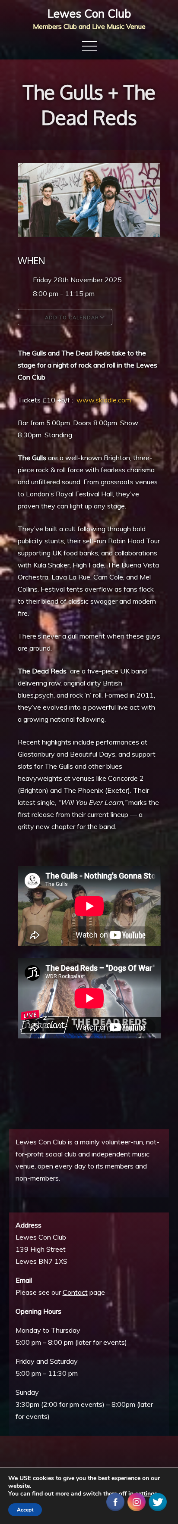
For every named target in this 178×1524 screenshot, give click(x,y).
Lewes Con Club (89, 13)
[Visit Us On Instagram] (136, 1501)
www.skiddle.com (103, 400)
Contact (75, 1292)
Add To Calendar (71, 318)
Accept (25, 1509)
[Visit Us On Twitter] (157, 1501)
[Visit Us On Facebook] (115, 1501)
